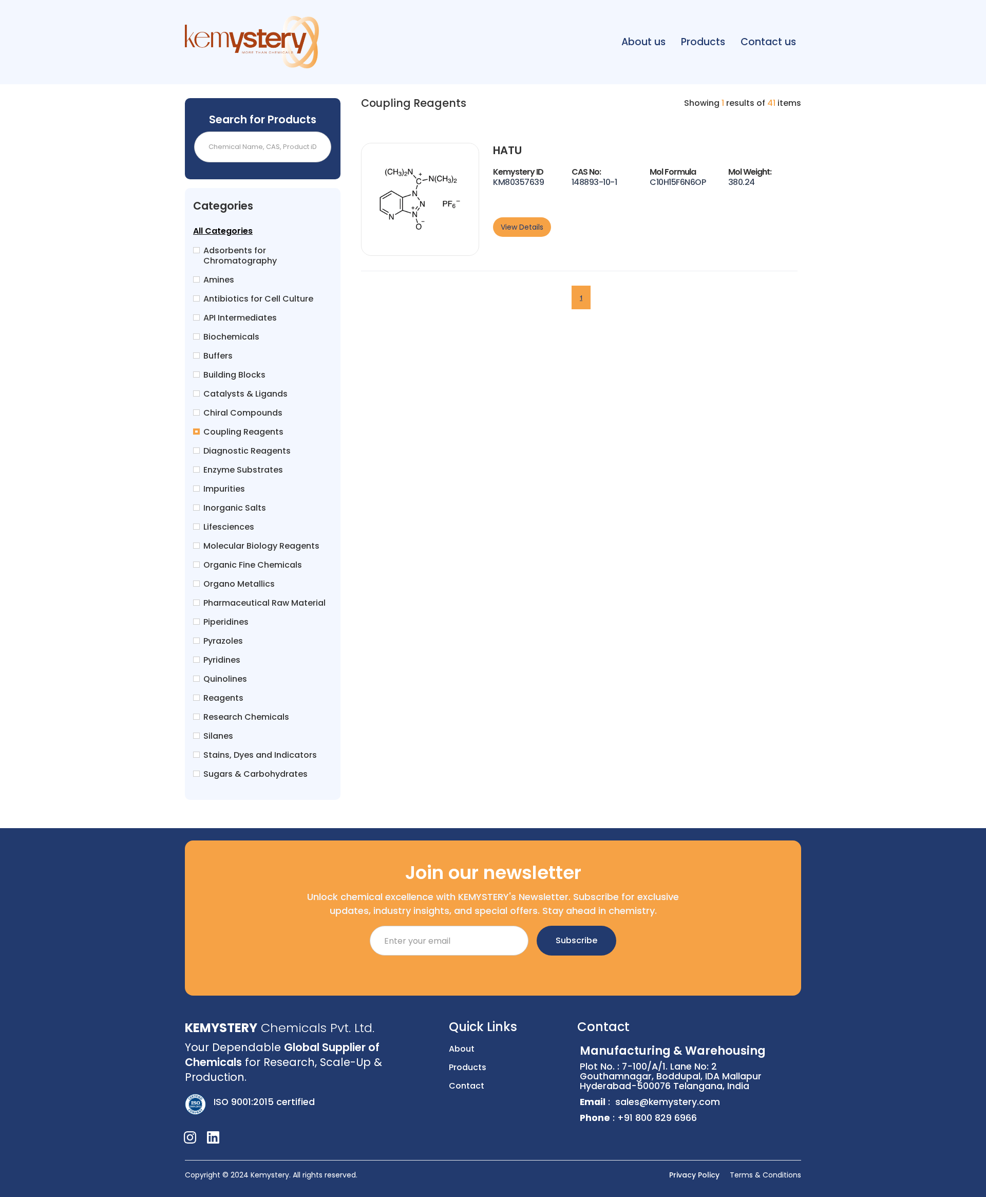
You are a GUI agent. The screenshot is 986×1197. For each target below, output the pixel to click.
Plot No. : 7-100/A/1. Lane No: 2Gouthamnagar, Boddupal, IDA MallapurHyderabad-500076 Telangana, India (673, 1068)
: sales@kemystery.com (650, 1102)
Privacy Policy (694, 1175)
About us (643, 42)
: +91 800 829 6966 (638, 1118)
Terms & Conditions (765, 1175)
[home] (252, 42)
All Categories (223, 231)
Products (703, 42)
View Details (522, 227)
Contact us (768, 42)
